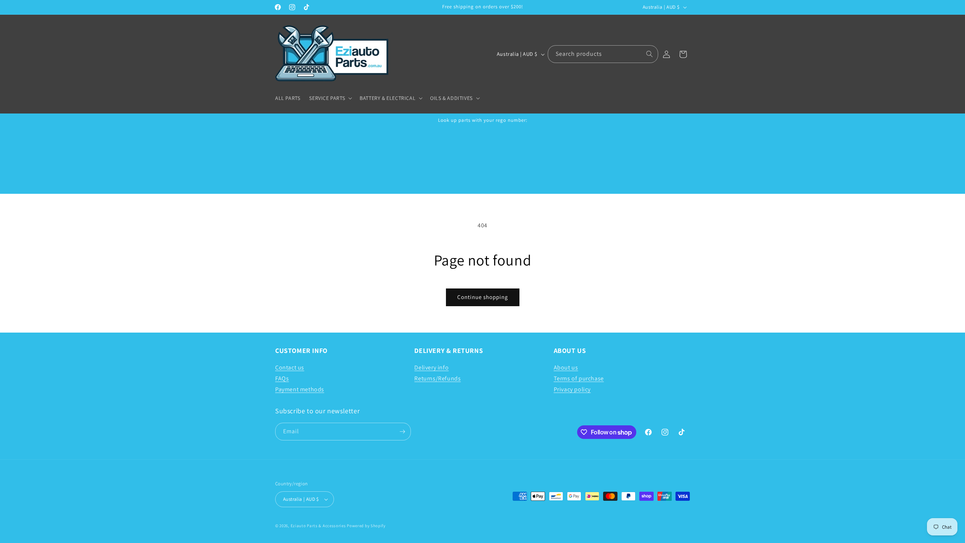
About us (566, 367)
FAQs (282, 378)
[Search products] (649, 54)
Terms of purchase (579, 378)
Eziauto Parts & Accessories (318, 525)
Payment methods (299, 389)
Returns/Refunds (437, 378)
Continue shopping (482, 297)
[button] (330, 98)
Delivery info (431, 367)
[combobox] (603, 54)
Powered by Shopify (366, 525)
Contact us (289, 367)
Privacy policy (572, 389)
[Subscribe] (402, 431)
